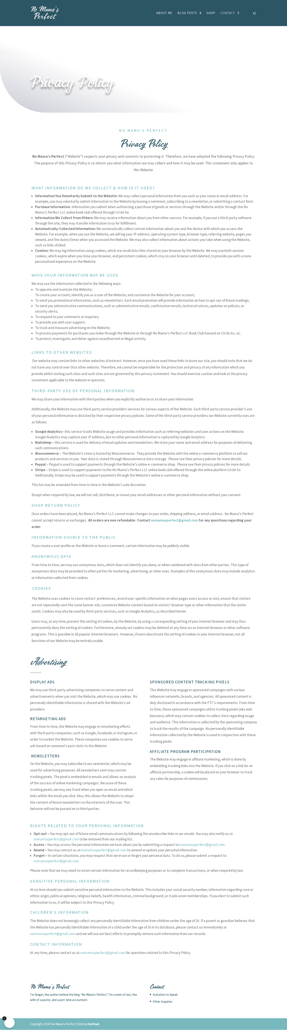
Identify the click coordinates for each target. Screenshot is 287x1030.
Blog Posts (187, 13)
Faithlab (93, 1024)
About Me (164, 13)
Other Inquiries (162, 1002)
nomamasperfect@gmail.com (174, 520)
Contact (227, 13)
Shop (211, 13)
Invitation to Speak (165, 995)
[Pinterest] (254, 1024)
